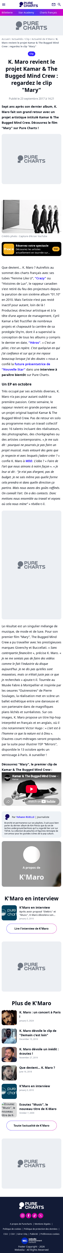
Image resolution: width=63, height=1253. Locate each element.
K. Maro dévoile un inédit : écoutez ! (39, 1051)
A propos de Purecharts (21, 1223)
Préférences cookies (49, 1234)
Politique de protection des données (40, 1229)
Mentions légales (43, 1223)
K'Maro (31, 877)
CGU (6, 1234)
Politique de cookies (12, 1229)
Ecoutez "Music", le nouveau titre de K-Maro (37, 1106)
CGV (13, 1234)
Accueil (6, 39)
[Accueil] (28, 4)
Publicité (34, 1234)
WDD (29, 461)
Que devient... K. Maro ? (37, 1068)
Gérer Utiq (22, 1234)
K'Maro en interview (34, 907)
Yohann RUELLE (25, 817)
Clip (27, 39)
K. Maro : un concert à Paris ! (40, 1014)
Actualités (17, 39)
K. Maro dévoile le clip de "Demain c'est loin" (37, 1033)
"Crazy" (40, 278)
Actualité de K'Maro (43, 39)
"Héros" (34, 343)
